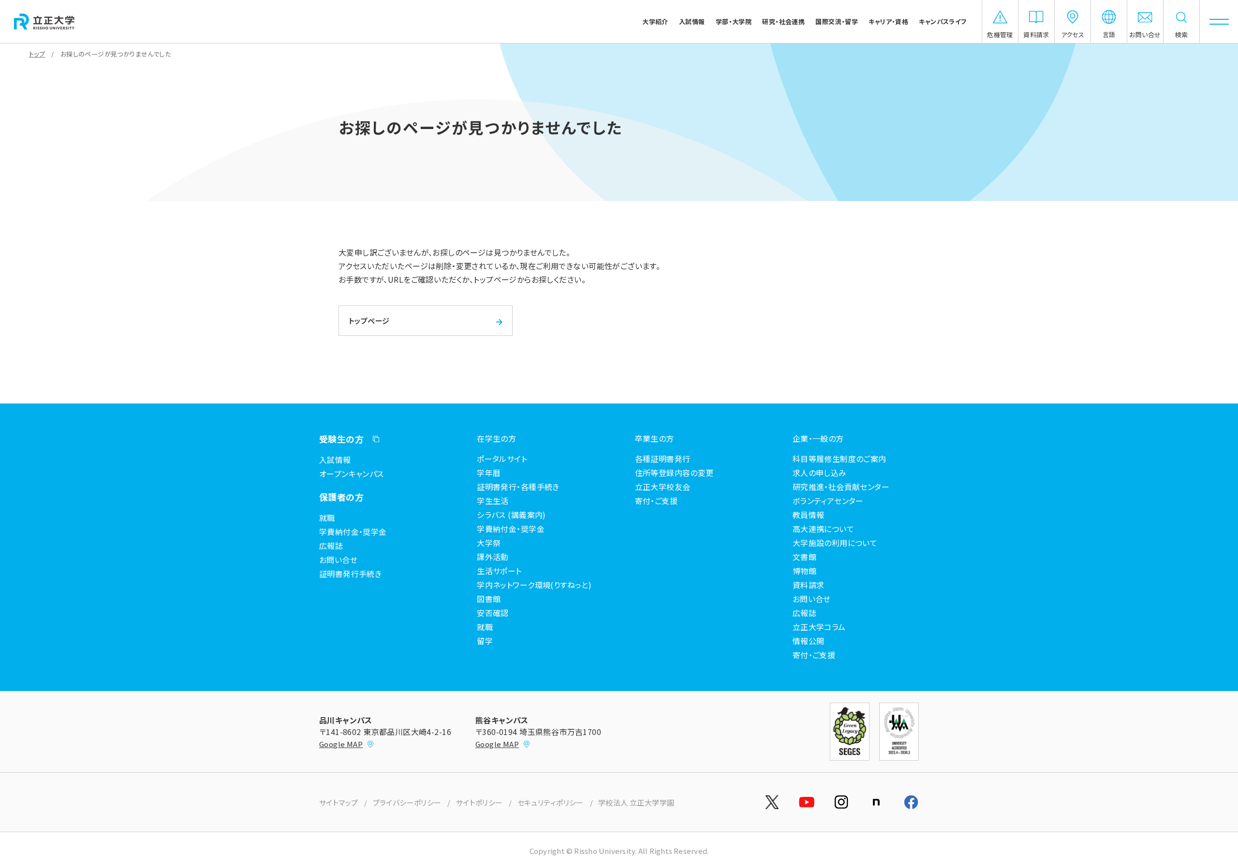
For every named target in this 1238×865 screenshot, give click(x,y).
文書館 (804, 556)
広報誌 (331, 545)
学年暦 (489, 472)
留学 (485, 641)
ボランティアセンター (828, 500)
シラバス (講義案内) (511, 514)
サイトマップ (338, 802)
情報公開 (809, 641)
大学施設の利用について (835, 542)
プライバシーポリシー (407, 802)
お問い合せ (338, 559)
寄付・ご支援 (656, 500)
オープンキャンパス (351, 473)
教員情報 (809, 514)
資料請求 (809, 585)
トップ (37, 53)
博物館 (804, 571)
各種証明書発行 (663, 458)
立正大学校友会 (663, 486)
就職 (327, 517)
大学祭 (489, 542)
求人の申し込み (820, 472)
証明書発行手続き (350, 573)
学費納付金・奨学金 (353, 531)
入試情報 (335, 459)
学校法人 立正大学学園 (636, 802)
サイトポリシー (479, 802)
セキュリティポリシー (550, 802)
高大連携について (823, 528)
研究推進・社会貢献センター (841, 486)
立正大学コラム (819, 627)
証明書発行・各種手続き (518, 486)
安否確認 (493, 613)
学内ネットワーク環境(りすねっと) (534, 585)
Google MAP (341, 744)
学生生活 (493, 500)
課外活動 (493, 556)
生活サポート (499, 571)
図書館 (489, 599)
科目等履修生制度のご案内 (839, 458)
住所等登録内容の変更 (674, 472)
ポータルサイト (502, 458)
